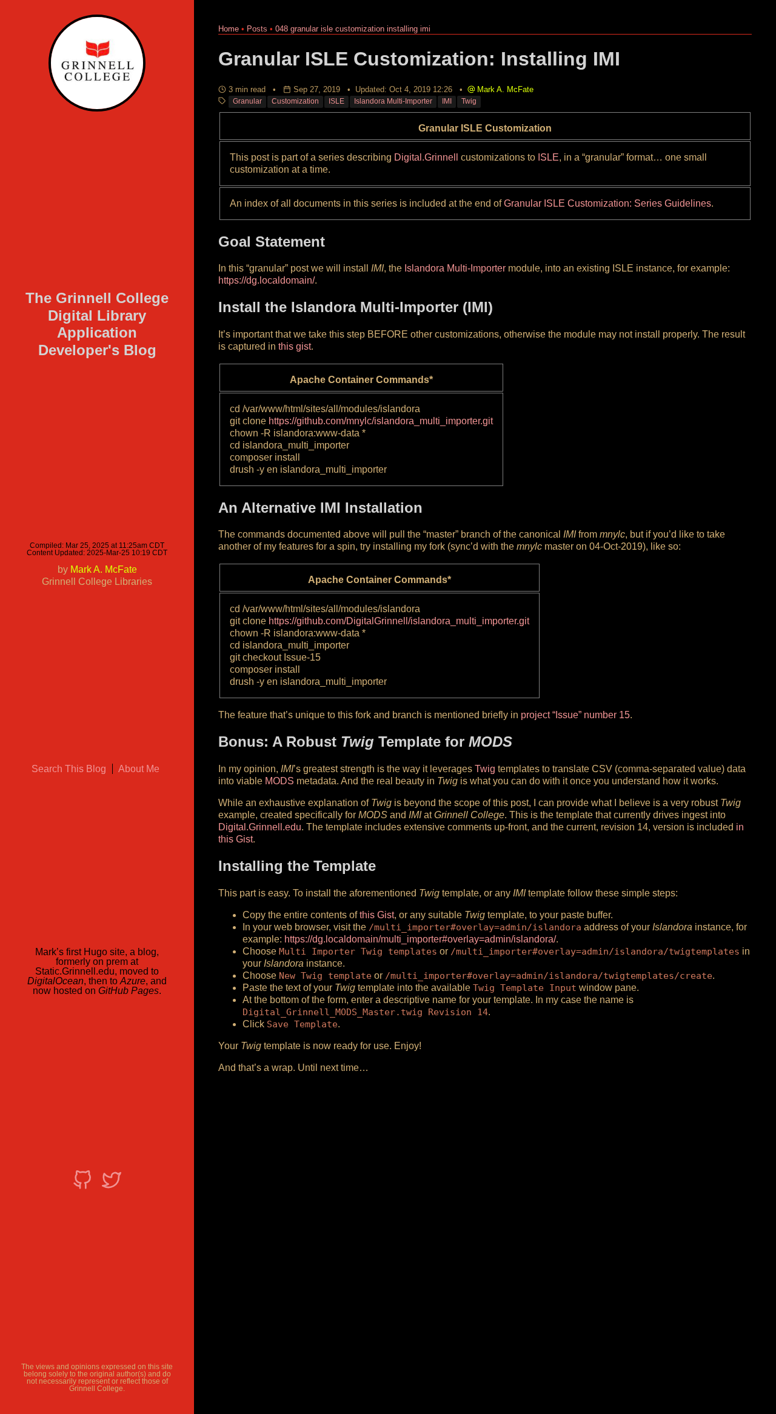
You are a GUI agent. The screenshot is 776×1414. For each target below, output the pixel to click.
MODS (279, 781)
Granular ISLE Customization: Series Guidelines (607, 203)
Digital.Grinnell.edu (259, 827)
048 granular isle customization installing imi (352, 28)
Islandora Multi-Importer (393, 101)
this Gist (377, 915)
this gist (294, 346)
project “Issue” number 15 (575, 715)
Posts (257, 28)
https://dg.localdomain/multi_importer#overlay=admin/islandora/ (420, 939)
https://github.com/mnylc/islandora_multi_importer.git (381, 421)
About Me (138, 769)
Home (228, 28)
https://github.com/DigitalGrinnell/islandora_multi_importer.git (399, 621)
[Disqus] (485, 1235)
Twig (469, 101)
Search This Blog (69, 769)
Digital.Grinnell (426, 157)
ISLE (336, 101)
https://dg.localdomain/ (266, 280)
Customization (295, 101)
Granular (247, 101)
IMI (447, 101)
